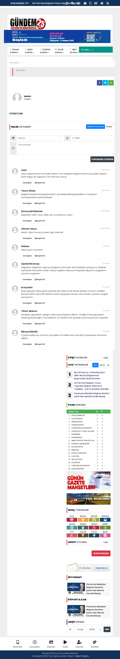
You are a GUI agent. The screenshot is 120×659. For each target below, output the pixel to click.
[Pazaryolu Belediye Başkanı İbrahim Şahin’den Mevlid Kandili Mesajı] (76, 588)
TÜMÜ (105, 358)
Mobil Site (17, 646)
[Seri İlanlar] (90, 3)
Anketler (95, 646)
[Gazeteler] (96, 3)
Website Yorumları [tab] (95, 126)
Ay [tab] (108, 365)
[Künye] (102, 3)
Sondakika (35, 646)
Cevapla (27, 182)
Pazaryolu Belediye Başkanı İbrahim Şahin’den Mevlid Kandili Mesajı (89, 395)
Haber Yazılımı (82, 656)
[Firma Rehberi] (85, 3)
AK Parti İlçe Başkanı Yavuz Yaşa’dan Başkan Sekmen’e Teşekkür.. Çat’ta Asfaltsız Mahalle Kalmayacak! (88, 385)
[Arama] (72, 3)
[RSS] (107, 3)
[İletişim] (79, 3)
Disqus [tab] (109, 126)
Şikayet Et (40, 182)
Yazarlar (79, 646)
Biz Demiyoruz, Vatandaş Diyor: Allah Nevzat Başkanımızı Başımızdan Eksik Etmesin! (87, 375)
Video (65, 646)
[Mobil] (67, 3)
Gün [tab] (95, 365)
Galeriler (51, 646)
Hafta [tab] (102, 365)
